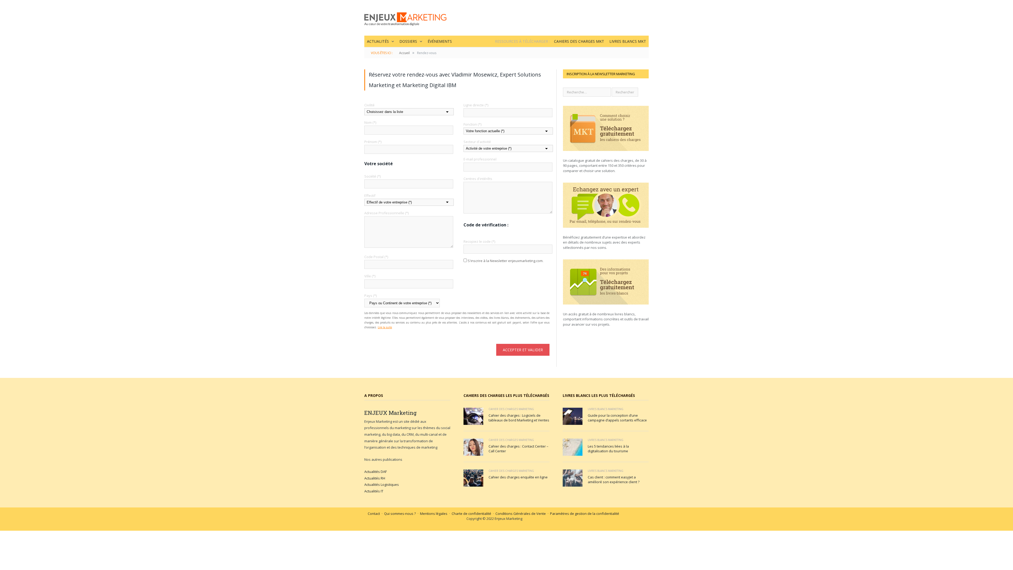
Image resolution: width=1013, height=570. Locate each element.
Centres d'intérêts (478, 178)
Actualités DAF (375, 471)
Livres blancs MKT (627, 41)
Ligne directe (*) (476, 105)
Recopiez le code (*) (479, 241)
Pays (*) (370, 295)
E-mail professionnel (480, 159)
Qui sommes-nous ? (400, 513)
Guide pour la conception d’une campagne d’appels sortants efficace (617, 417)
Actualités (378, 41)
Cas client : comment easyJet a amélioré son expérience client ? (613, 479)
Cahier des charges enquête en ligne (518, 477)
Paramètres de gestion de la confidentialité (584, 513)
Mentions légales (433, 513)
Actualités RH (374, 478)
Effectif (369, 195)
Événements (440, 41)
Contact (374, 513)
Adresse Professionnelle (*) (386, 213)
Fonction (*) (472, 124)
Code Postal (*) (376, 256)
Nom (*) (370, 122)
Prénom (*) (372, 141)
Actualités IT (373, 491)
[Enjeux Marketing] (405, 18)
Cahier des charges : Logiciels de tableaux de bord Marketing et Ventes (519, 417)
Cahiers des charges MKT (579, 41)
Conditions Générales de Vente (520, 513)
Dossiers (408, 41)
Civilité (369, 105)
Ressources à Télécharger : (522, 41)
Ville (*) (369, 276)
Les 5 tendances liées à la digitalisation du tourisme (608, 448)
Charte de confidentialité (471, 513)
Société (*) (372, 176)
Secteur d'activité (477, 141)
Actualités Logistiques (381, 484)
